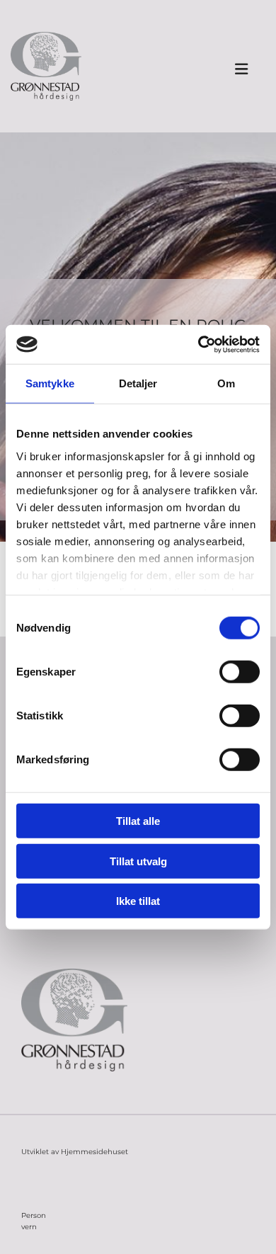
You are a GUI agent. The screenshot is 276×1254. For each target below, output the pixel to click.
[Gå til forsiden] (46, 66)
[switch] (239, 672)
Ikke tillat (138, 901)
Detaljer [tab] (138, 383)
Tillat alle (138, 821)
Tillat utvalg (138, 861)
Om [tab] (226, 383)
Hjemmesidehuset (94, 1151)
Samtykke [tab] (49, 383)
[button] (241, 70)
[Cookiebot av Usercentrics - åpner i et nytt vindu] (198, 344)
